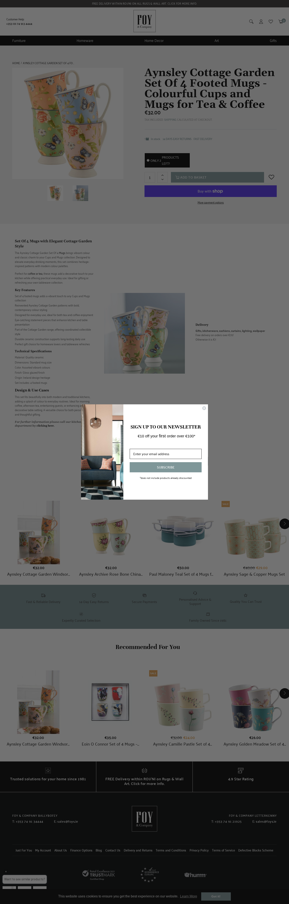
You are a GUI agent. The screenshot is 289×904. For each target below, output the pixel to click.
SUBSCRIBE (166, 467)
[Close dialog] (204, 408)
